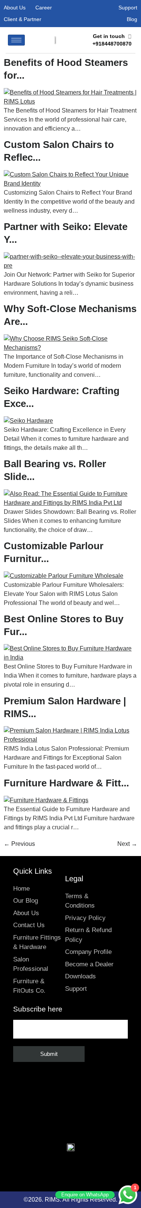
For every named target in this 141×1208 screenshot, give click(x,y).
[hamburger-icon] (16, 40)
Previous (19, 844)
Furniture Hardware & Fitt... (66, 783)
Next (127, 844)
